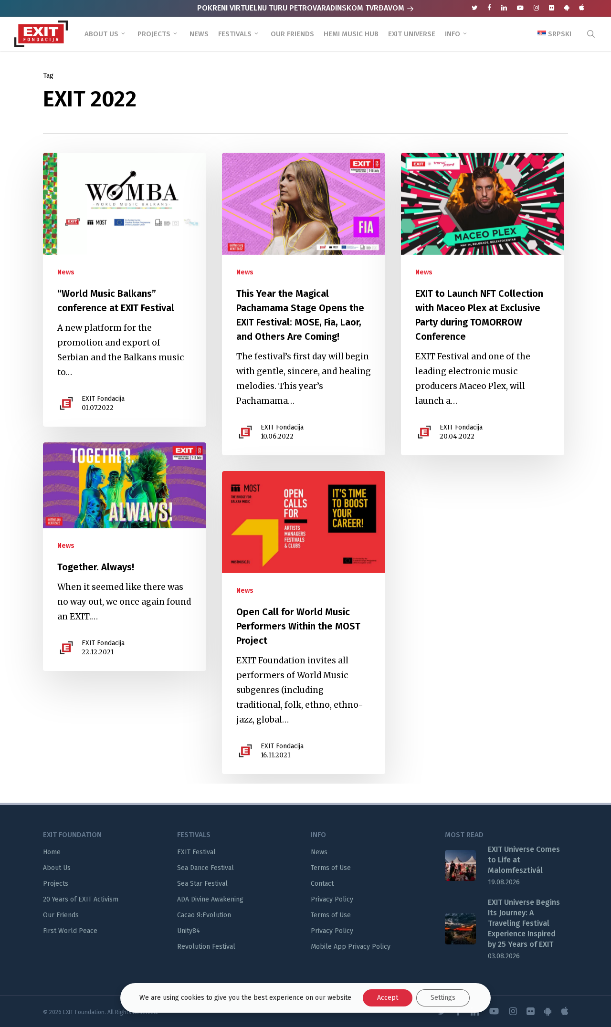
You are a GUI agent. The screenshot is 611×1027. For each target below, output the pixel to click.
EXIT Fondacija (103, 399)
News (65, 272)
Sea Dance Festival (205, 868)
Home (52, 852)
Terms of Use (331, 868)
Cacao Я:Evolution (204, 915)
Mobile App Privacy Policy (350, 947)
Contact (322, 884)
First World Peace (70, 931)
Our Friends (61, 915)
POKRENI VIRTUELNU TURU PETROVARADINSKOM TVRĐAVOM (301, 7)
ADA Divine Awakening (210, 899)
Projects (55, 884)
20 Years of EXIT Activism (80, 899)
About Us (57, 868)
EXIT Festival (196, 852)
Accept (387, 998)
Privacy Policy (332, 899)
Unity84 (188, 931)
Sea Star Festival (202, 884)
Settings (443, 998)
